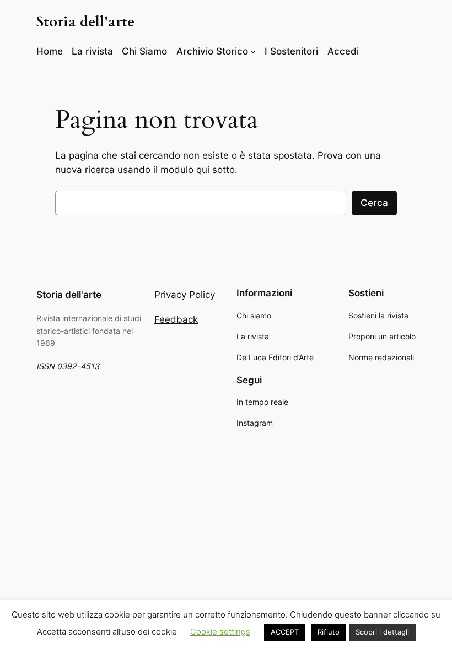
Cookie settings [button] (220, 631)
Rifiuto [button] (329, 631)
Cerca (374, 202)
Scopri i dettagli (382, 631)
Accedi (343, 51)
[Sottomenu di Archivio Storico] (253, 51)
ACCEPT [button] (285, 631)
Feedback (176, 319)
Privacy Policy (184, 294)
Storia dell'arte (85, 21)
